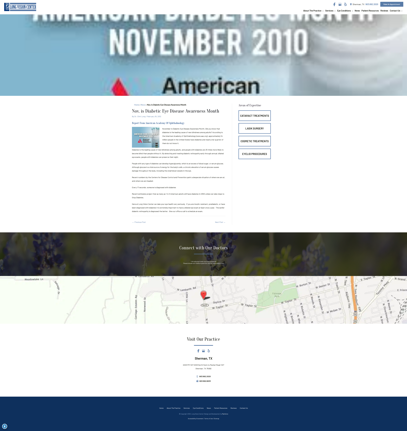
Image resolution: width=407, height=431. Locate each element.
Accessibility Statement (195, 418)
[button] (391, 4)
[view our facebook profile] (334, 4)
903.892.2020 (371, 4)
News (143, 105)
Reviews (234, 408)
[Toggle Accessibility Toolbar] (4, 426)
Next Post (220, 222)
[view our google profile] (339, 4)
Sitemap (216, 418)
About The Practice (173, 408)
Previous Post (139, 222)
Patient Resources (220, 408)
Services (187, 408)
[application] (322, 10)
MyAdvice (225, 414)
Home (136, 105)
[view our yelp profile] (345, 4)
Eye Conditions (198, 408)
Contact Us (244, 408)
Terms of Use (208, 418)
